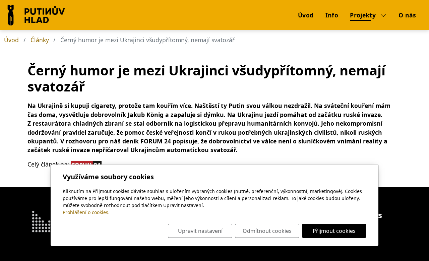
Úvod (305, 15)
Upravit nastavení (200, 231)
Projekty (363, 15)
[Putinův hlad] (13, 15)
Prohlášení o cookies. (86, 212)
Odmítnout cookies (267, 231)
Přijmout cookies (334, 231)
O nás (407, 15)
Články (39, 40)
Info (331, 15)
